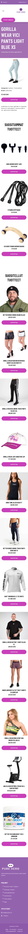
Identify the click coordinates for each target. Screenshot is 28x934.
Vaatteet (10, 88)
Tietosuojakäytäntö (11, 931)
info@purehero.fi (22, 2)
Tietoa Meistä (8, 899)
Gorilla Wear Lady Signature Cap (14, 457)
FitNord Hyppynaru (14, 210)
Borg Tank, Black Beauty (14, 503)
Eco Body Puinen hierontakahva (14, 246)
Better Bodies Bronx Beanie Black (14, 315)
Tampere (5, 2)
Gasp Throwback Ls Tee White (14, 596)
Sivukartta (19, 931)
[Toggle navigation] (3, 10)
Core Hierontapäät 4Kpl (14, 164)
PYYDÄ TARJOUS (8, 20)
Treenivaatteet (18, 88)
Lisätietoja (14, 99)
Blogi (5, 902)
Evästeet (20, 929)
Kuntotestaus (7, 896)
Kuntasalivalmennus (9, 892)
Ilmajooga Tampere (9, 889)
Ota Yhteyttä (12, 929)
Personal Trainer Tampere (11, 886)
